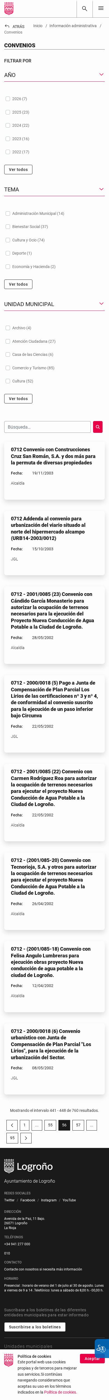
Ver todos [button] (18, 169)
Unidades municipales (28, 1346)
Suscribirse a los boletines (35, 1327)
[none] (101, 8)
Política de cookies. (60, 1392)
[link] (85, 8)
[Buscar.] (98, 427)
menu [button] (101, 8)
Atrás (14, 26)
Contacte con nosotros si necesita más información (43, 1269)
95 (14, 1139)
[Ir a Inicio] (8, 8)
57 (80, 1126)
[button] (37, 1125)
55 (52, 1126)
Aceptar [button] (92, 1358)
